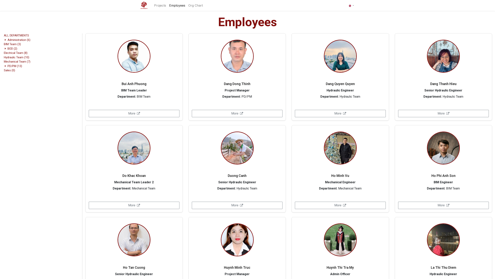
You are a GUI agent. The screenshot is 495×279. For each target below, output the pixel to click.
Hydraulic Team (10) (16, 57)
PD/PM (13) (15, 66)
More (131, 113)
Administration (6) (19, 40)
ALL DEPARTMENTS (16, 35)
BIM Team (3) (12, 44)
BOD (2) (12, 48)
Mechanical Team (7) (17, 61)
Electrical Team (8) (15, 53)
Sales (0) (9, 70)
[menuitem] (160, 5)
